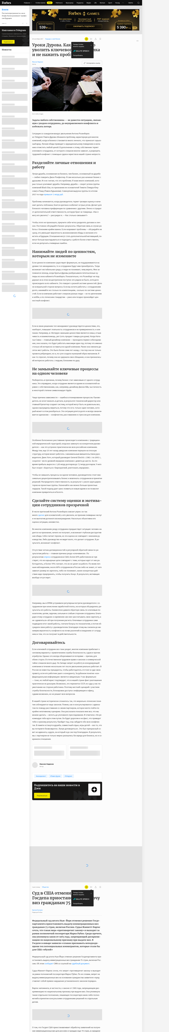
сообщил (43, 997)
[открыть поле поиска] (138, 3)
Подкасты (80, 3)
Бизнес (72, 776)
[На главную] (6, 3)
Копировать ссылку (93, 63)
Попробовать (78, 55)
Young (117, 3)
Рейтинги (59, 3)
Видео (89, 3)
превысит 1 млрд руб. (53, 194)
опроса (47, 520)
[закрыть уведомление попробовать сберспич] (91, 45)
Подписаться (42, 740)
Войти (131, 3)
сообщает (48, 908)
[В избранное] (63, 776)
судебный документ (80, 908)
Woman (102, 3)
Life (95, 3)
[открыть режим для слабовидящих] (86, 39)
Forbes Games (43, 3)
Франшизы (69, 3)
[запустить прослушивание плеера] (91, 39)
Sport (110, 3)
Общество (37, 776)
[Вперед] (106, 697)
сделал (41, 478)
